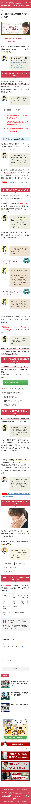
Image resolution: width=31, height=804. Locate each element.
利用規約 (18, 789)
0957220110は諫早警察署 (19, 704)
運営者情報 (24, 789)
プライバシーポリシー (9, 789)
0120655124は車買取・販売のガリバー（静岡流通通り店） (19, 683)
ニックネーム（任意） (8, 660)
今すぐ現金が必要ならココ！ (14, 383)
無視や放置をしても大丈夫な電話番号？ (15, 6)
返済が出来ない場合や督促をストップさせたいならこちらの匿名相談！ (19, 65)
